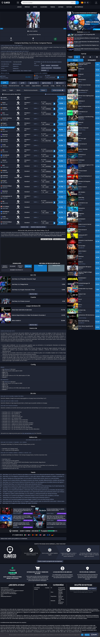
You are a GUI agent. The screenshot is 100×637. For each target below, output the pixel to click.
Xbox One (49, 61)
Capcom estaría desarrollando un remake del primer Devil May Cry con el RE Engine (22, 510)
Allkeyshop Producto (61, 602)
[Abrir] (18, 2)
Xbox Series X (54, 61)
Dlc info (58, 85)
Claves (43, 90)
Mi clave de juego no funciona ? (8, 592)
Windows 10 (7, 369)
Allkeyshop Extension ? (6, 596)
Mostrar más (24, 227)
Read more (87, 634)
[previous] (1, 28)
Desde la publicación (4, 266)
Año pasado (12, 266)
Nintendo (53, 600)
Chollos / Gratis (60, 594)
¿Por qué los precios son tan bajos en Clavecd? (12, 590)
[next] (64, 28)
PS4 (43, 61)
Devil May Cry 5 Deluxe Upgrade (9, 405)
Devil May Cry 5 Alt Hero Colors (9, 401)
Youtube (47, 587)
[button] (96, 2)
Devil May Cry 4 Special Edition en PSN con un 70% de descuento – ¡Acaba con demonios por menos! (56, 517)
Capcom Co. (16, 66)
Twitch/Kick (37, 587)
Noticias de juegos (28, 513)
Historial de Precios (14, 85)
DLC (22, 85)
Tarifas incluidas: (57, 90)
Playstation (53, 596)
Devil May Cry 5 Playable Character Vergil (12, 396)
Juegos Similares (36, 85)
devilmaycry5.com (17, 64)
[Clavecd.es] (6, 2)
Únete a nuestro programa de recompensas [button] (50, 561)
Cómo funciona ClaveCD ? (7, 589)
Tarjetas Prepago (60, 591)
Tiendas (36, 589)
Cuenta (28, 85)
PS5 (45, 61)
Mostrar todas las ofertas (38, 227)
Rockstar (26, 70)
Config (52, 85)
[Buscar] (77, 2)
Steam (29, 70)
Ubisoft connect (16, 70)
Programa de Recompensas (61, 588)
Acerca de (45, 85)
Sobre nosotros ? (5, 587)
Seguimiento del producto (16, 270)
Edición (18, 90)
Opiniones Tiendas (60, 597)
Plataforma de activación (31, 90)
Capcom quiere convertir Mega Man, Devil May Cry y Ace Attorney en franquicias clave (22, 517)
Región (11, 90)
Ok (82, 634)
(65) (55, 531)
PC (51, 587)
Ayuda (95, 634)
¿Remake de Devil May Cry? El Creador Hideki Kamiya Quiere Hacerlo (21, 524)
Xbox (22, 70)
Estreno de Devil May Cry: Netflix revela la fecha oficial (55, 509)
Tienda (4, 90)
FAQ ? (2, 595)
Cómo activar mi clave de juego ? (9, 593)
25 (49, 535)
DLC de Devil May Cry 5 (28, 433)
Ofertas (5, 85)
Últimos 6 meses (20, 266)
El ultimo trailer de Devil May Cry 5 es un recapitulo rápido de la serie (56, 523)
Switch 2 (60, 61)
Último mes (28, 266)
